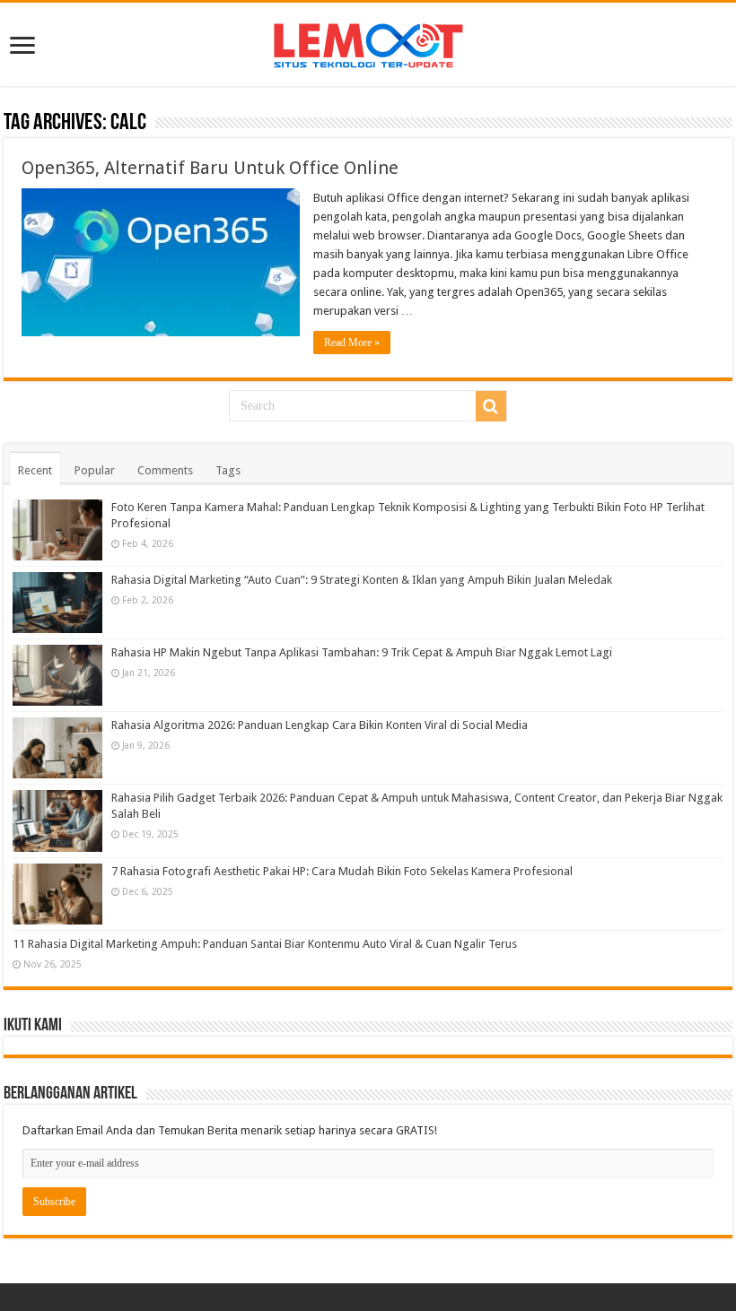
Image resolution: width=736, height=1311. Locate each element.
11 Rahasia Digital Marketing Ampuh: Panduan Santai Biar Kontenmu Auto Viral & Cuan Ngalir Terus (265, 944)
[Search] (491, 406)
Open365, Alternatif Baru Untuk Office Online (210, 167)
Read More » (352, 342)
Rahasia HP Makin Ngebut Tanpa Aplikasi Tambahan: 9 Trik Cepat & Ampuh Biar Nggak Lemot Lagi (361, 652)
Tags (228, 470)
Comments (165, 470)
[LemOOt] (368, 42)
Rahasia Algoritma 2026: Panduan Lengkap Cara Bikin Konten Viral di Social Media (319, 725)
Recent (35, 470)
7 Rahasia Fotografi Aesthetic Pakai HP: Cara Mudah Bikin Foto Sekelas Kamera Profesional (342, 871)
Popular (94, 470)
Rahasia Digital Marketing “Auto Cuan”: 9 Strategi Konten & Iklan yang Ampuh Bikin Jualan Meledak (361, 579)
